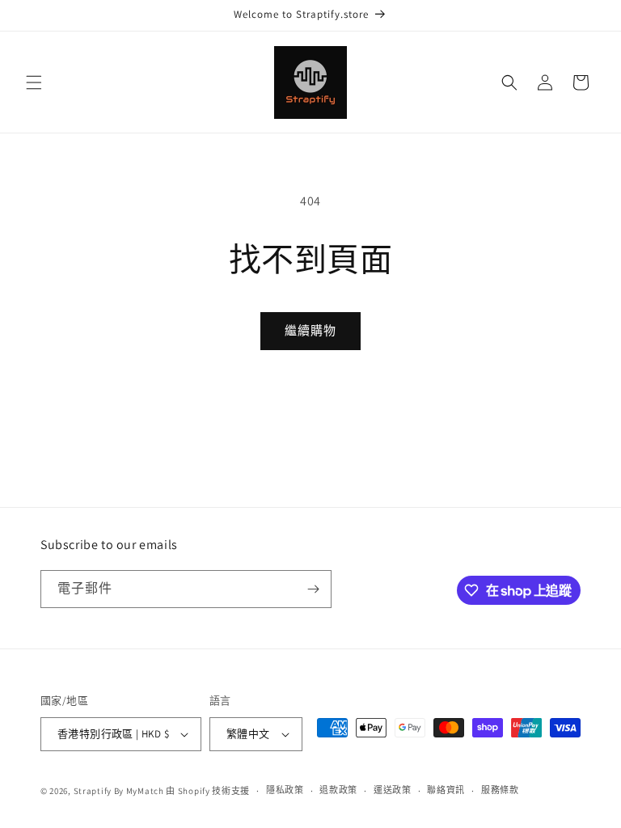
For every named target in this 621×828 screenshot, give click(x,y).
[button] (34, 82)
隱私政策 (285, 790)
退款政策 (338, 790)
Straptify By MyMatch (119, 790)
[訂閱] (313, 589)
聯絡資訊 (446, 790)
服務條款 (500, 790)
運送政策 (393, 790)
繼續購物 (310, 330)
